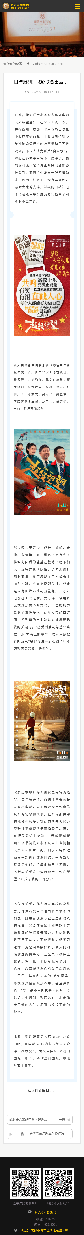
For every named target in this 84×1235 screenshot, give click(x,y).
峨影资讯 (41, 63)
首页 (29, 63)
